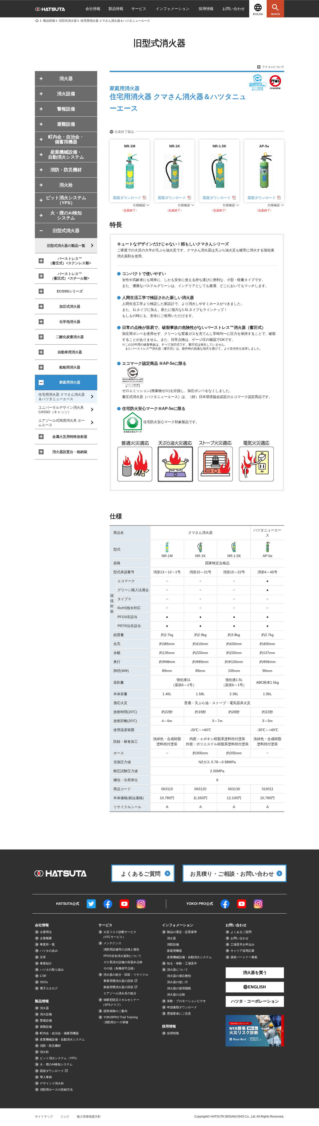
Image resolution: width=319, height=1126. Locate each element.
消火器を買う (255, 972)
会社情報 (92, 8)
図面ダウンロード (127, 198)
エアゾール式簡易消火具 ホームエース (61, 422)
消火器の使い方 (177, 982)
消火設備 (46, 1014)
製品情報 (115, 8)
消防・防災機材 (50, 1045)
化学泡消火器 (69, 322)
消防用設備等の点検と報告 (121, 949)
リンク (64, 1116)
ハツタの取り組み (52, 969)
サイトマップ (44, 1116)
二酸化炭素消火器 (70, 337)
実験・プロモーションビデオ (186, 1001)
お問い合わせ (233, 8)
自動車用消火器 (70, 352)
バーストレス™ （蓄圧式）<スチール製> (69, 276)
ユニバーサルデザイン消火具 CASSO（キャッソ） (61, 409)
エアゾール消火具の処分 (119, 993)
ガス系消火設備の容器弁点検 (122, 962)
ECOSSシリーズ (70, 291)
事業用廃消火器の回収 (118, 981)
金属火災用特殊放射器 (69, 437)
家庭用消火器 (69, 382)
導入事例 (46, 1077)
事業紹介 (46, 963)
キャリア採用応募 (242, 950)
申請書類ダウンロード (182, 1007)
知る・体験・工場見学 (182, 963)
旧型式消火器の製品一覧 (66, 246)
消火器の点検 (176, 994)
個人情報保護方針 (89, 1116)
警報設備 (46, 1020)
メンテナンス (112, 943)
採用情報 (206, 8)
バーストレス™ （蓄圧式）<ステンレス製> (70, 261)
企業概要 (46, 938)
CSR (43, 976)
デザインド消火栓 (52, 1083)
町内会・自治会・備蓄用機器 (59, 1033)
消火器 (44, 1008)
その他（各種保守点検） (119, 968)
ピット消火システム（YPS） (59, 1058)
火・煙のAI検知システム (56, 1064)
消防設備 (173, 944)
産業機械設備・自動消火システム (62, 1039)
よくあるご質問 (241, 932)
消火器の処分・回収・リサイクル (125, 974)
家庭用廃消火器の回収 (118, 987)
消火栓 (44, 1052)
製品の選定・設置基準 (182, 932)
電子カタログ (49, 988)
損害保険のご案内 (115, 1011)
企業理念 (46, 932)
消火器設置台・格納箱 (69, 452)
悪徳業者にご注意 (179, 1013)
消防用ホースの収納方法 (56, 1089)
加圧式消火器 (69, 306)
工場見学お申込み (242, 944)
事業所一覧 (47, 944)
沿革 (43, 957)
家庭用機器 (174, 950)
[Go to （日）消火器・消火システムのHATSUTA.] (37, 20)
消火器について (177, 969)
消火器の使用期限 (179, 988)
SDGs (44, 982)
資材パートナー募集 (244, 957)
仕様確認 (139, 205)
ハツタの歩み (49, 950)
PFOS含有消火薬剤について (122, 956)
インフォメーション (172, 8)
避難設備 (46, 1027)
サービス (138, 8)
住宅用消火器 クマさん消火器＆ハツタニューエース (61, 396)
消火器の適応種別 (179, 976)
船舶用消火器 (69, 367)
